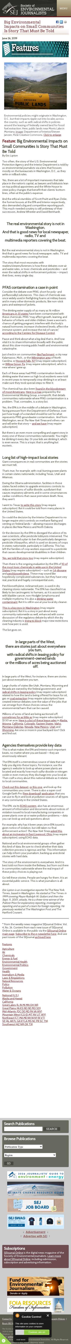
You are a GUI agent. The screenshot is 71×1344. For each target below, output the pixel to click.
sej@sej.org (12, 1336)
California (17, 723)
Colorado (29, 723)
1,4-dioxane (59, 570)
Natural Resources (12, 981)
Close (48, 1315)
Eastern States (44, 723)
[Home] (28, 14)
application (48, 793)
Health (6, 971)
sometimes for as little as (17, 717)
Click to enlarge (52, 135)
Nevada (29, 727)
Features (7, 944)
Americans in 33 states (15, 313)
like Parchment (45, 354)
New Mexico (41, 727)
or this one (36, 787)
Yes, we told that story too (17, 558)
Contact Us (7, 1318)
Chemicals (8, 955)
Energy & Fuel (9, 958)
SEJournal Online (13, 1252)
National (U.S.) (10, 995)
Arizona (6, 723)
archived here (43, 937)
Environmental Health (14, 961)
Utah (52, 727)
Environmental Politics (15, 965)
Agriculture (8, 949)
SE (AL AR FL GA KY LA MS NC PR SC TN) (25, 1021)
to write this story (31, 505)
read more (20, 1339)
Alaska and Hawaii (12, 998)
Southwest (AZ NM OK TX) (17, 1024)
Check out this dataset (15, 787)
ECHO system (28, 806)
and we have (39, 423)
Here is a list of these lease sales (38, 720)
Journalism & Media (13, 974)
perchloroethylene (18, 573)
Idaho (58, 723)
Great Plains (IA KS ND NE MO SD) (21, 1008)
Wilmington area (41, 357)
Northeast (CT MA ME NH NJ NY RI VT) (23, 1018)
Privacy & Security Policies (53, 1318)
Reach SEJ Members (11, 1323)
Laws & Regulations (13, 978)
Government (9, 968)
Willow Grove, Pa (15, 364)
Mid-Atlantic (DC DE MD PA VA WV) (22, 1011)
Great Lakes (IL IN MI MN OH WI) (20, 1005)
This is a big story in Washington (21, 608)
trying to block (33, 620)
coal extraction (18, 698)
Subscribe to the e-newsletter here (36, 934)
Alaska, (64, 720)
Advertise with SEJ (35, 1236)
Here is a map (34, 392)
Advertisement (35, 1232)
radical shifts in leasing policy (19, 692)
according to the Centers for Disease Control (28, 333)
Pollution (7, 987)
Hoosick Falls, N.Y (26, 361)
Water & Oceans (11, 990)
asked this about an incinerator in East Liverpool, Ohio (32, 832)
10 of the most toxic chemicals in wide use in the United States (35, 567)
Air (3, 952)
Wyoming (8, 730)
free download (31, 793)
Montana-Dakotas (12, 727)
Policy (5, 984)
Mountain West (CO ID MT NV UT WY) (24, 1014)
